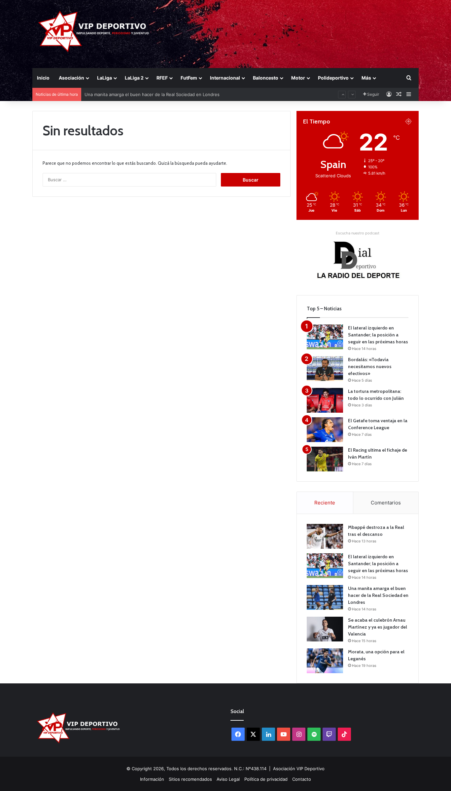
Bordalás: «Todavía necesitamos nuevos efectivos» (370, 366)
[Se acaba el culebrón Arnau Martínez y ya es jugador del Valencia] (325, 629)
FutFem (189, 78)
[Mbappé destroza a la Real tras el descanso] (325, 536)
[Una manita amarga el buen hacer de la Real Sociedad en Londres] (325, 597)
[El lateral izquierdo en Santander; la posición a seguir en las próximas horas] (325, 337)
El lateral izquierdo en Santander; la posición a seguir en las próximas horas (378, 335)
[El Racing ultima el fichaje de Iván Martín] (325, 459)
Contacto (301, 779)
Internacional (225, 78)
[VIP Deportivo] (93, 31)
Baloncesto (265, 78)
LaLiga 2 (134, 78)
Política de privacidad (266, 779)
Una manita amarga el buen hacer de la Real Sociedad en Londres (378, 595)
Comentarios (386, 502)
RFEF (162, 78)
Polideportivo (333, 78)
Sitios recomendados (190, 779)
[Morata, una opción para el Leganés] (325, 660)
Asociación (71, 78)
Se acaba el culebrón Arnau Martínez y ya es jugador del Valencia (377, 627)
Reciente (324, 502)
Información (152, 779)
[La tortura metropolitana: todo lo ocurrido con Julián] (325, 400)
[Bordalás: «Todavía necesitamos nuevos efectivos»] (325, 368)
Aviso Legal (228, 779)
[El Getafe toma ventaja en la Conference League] (325, 429)
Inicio (43, 78)
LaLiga (104, 78)
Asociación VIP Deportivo (299, 768)
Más (366, 78)
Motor (298, 78)
